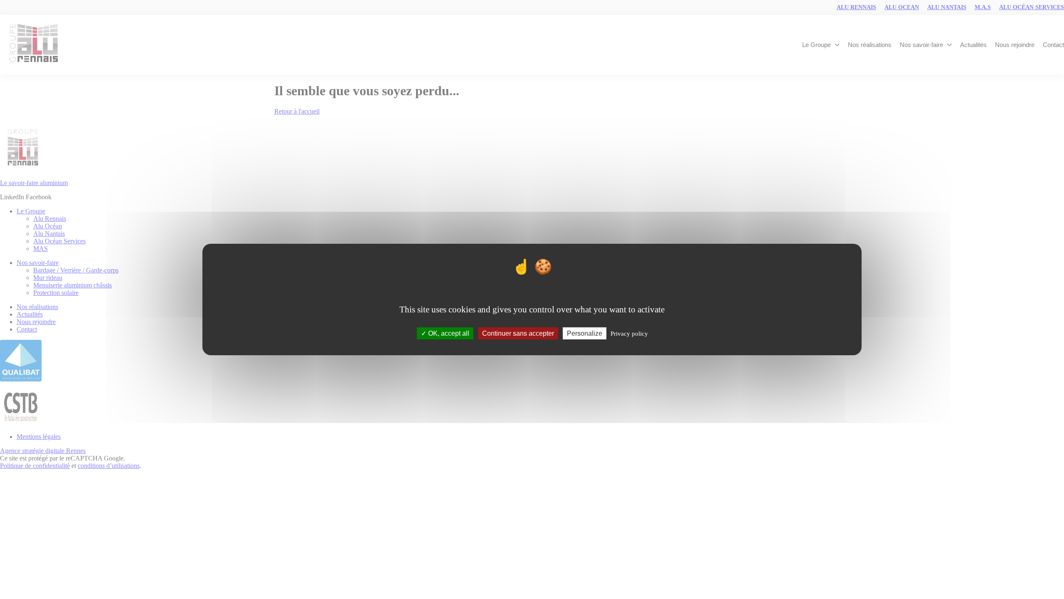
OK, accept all (447, 333)
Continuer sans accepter (518, 333)
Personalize (584, 333)
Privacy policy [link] (629, 333)
